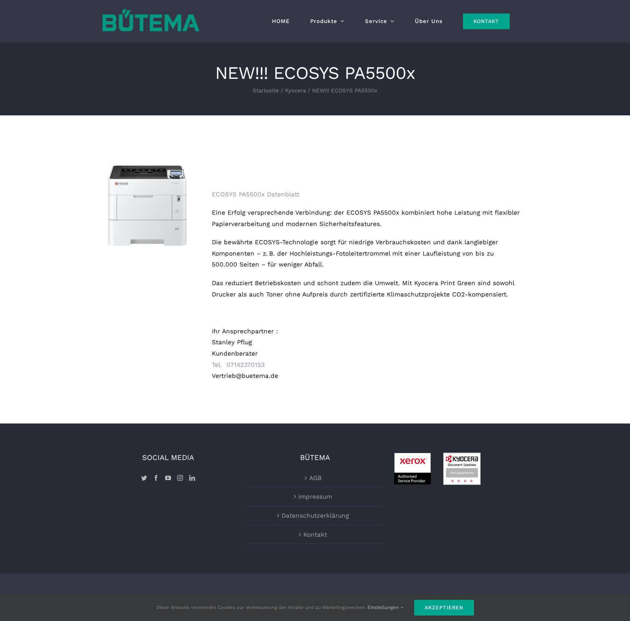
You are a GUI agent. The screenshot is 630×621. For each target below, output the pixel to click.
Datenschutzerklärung (315, 515)
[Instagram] (180, 478)
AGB (315, 478)
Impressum (315, 496)
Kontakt (315, 534)
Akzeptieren (444, 607)
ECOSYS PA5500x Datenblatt (255, 194)
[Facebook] (156, 478)
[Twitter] (144, 478)
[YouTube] (168, 478)
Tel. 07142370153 (238, 364)
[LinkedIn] (192, 478)
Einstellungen (384, 607)
